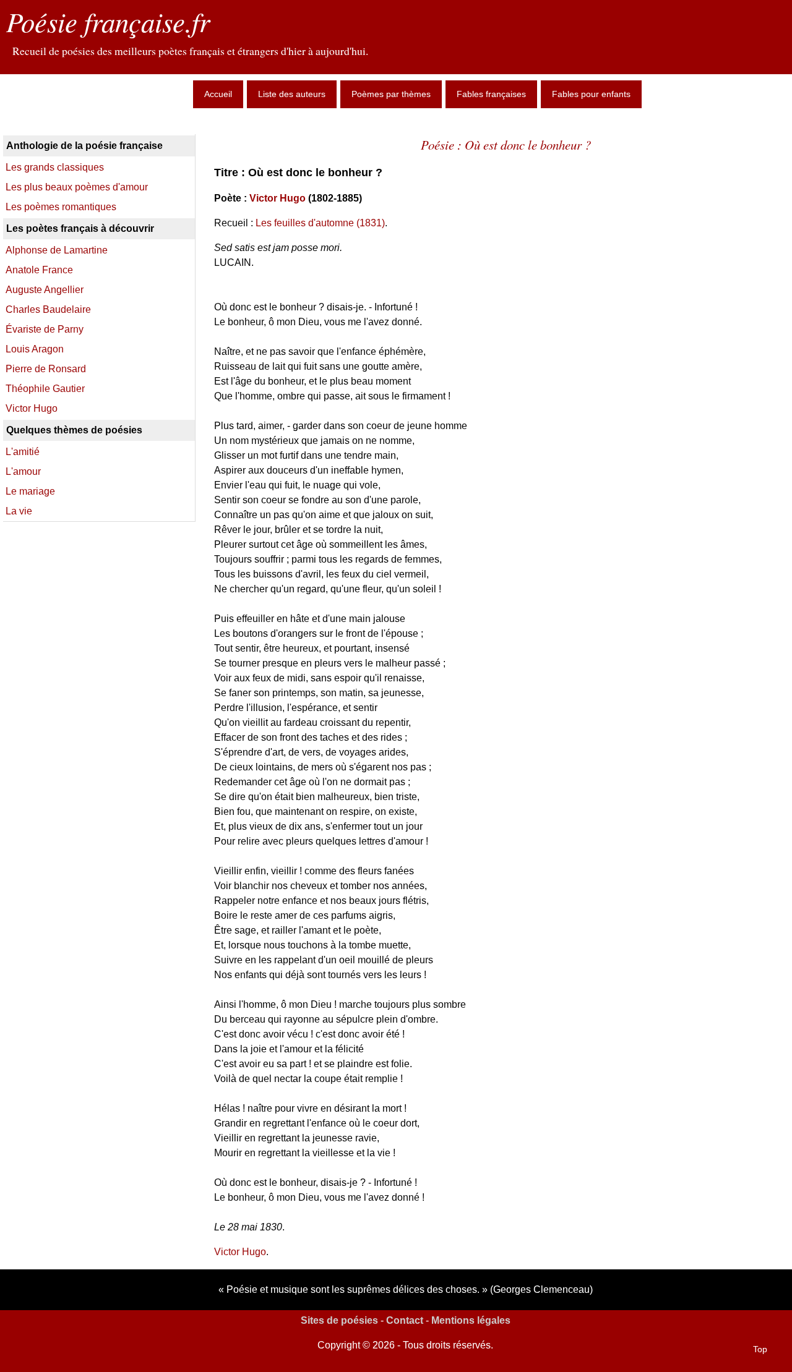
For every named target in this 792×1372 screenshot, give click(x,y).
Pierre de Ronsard (46, 369)
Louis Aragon (35, 349)
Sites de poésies (339, 1320)
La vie (19, 511)
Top (760, 1349)
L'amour (23, 471)
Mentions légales (470, 1320)
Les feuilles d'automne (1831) (320, 223)
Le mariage (30, 491)
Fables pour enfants (591, 94)
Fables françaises (491, 94)
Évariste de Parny (45, 329)
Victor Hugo (277, 198)
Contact (404, 1320)
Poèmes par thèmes (391, 94)
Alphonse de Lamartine (57, 250)
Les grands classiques (55, 167)
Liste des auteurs (291, 94)
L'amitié (23, 451)
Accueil (218, 94)
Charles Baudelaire (48, 309)
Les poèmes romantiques (61, 207)
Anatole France (39, 270)
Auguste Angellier (45, 289)
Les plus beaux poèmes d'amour (77, 187)
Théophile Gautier (45, 388)
